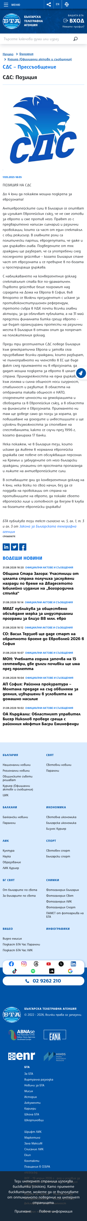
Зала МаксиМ (33, 1143)
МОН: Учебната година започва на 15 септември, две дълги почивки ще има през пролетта (41, 663)
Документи (32, 1103)
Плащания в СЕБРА (37, 1167)
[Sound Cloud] (53, 971)
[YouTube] (49, 964)
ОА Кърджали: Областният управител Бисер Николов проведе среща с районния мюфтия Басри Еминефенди (42, 719)
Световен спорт (58, 850)
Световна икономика (61, 817)
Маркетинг (32, 1137)
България (26, 54)
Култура (8, 850)
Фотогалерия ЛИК (59, 901)
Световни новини (58, 765)
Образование (12, 862)
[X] (62, 964)
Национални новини (17, 765)
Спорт (51, 841)
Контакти (31, 1161)
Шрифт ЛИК (32, 1132)
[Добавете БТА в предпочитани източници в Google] (71, 971)
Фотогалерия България (62, 890)
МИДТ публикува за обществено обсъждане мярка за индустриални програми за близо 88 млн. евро (38, 613)
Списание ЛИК (34, 1149)
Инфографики (58, 929)
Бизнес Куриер (56, 829)
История (30, 1097)
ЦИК (5, 795)
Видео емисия (12, 938)
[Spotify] (34, 971)
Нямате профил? (73, 26)
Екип (27, 1155)
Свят (50, 755)
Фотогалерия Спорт (60, 907)
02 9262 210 (47, 981)
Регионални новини (16, 771)
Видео (8, 929)
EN (58, 4)
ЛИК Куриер (11, 868)
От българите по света (20, 890)
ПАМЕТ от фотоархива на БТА (65, 915)
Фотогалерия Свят (59, 896)
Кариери (30, 1108)
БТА (27, 1067)
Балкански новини (15, 817)
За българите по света (19, 896)
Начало (8, 54)
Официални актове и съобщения (49, 567)
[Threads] (37, 964)
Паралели (52, 771)
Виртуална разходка (38, 1079)
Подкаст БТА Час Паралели (21, 944)
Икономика (56, 807)
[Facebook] (12, 964)
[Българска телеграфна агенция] (12, 1015)
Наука (7, 856)
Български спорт (58, 856)
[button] (49, 4)
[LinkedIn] (74, 964)
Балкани (10, 807)
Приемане (22, 1211)
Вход (76, 20)
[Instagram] (25, 964)
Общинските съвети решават (18, 778)
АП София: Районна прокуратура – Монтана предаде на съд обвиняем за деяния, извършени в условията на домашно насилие (40, 691)
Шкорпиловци (34, 1120)
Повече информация (55, 1211)
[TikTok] (15, 971)
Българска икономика (61, 823)
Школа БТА (31, 1114)
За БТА (28, 1074)
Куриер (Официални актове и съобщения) (40, 59)
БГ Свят (9, 880)
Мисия (28, 1091)
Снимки (52, 880)
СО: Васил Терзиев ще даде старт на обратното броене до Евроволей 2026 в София (43, 638)
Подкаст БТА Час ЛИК (18, 950)
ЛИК (6, 841)
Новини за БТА (34, 1085)
